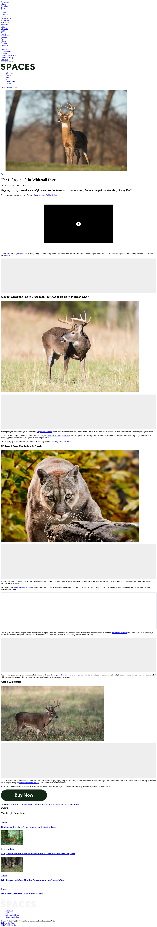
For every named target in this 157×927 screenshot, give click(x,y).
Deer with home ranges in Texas (58, 436)
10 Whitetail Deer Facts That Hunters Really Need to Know (29, 827)
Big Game (4, 29)
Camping (4, 6)
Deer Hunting (12, 87)
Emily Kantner (9, 185)
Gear (2, 39)
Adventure (5, 2)
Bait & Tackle (6, 18)
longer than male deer (62, 442)
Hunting (4, 49)
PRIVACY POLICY (8, 925)
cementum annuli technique (29, 783)
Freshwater (5, 22)
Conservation (6, 51)
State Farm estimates (119, 633)
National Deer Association (23, 587)
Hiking (3, 4)
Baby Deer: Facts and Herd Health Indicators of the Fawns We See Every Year (38, 853)
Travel (3, 8)
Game (3, 27)
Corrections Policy (12, 917)
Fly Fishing (5, 20)
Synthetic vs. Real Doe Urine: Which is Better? (22, 894)
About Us (9, 911)
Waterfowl (5, 35)
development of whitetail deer (46, 195)
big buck (18, 253)
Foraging (4, 12)
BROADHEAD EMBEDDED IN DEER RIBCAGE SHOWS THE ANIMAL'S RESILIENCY (44, 804)
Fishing (3, 16)
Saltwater (4, 25)
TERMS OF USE (7, 923)
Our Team (4, 60)
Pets (2, 10)
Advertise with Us (12, 915)
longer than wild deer (44, 432)
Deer (2, 31)
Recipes (4, 37)
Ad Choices (10, 913)
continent (7, 256)
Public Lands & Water (9, 55)
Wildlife (4, 53)
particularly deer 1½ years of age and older (71, 675)
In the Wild (5, 14)
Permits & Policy (7, 58)
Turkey (3, 33)
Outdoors (4, 45)
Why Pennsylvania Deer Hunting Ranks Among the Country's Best (32, 880)
